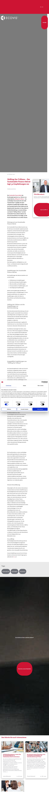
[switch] (18, 404)
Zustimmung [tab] (8, 385)
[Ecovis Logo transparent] (9, 16)
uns (14, 556)
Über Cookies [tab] (40, 385)
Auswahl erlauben (24, 409)
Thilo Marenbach (39, 194)
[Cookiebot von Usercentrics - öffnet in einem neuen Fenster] (42, 382)
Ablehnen (9, 409)
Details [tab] (24, 385)
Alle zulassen (40, 409)
